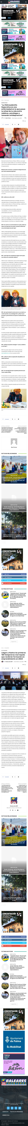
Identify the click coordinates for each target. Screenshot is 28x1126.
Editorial (13, 532)
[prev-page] (2, 542)
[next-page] (5, 542)
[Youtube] (19, 1108)
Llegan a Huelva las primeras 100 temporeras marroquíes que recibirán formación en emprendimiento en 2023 (21, 430)
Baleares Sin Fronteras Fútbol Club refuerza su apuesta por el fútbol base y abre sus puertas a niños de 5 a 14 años (18, 623)
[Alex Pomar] (2, 118)
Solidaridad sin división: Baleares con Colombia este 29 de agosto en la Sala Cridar (14, 536)
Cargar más (13, 641)
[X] (16, 1108)
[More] (18, 124)
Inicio (2, 100)
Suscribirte (23, 583)
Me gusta (23, 574)
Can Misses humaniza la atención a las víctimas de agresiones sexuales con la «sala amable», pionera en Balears (7, 430)
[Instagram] (12, 1108)
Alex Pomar (14, 447)
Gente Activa (13, 475)
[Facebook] (8, 1108)
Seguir (24, 577)
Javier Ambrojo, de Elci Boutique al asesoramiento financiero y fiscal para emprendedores (14, 508)
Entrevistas (7, 100)
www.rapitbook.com (5, 353)
